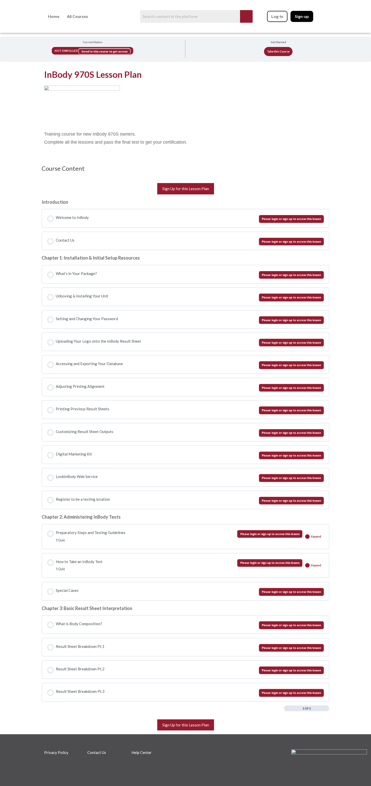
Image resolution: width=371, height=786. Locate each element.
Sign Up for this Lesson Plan (185, 188)
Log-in (277, 16)
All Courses (77, 16)
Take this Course (278, 51)
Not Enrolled (67, 50)
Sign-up (302, 16)
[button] (77, 16)
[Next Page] (327, 708)
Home (53, 16)
